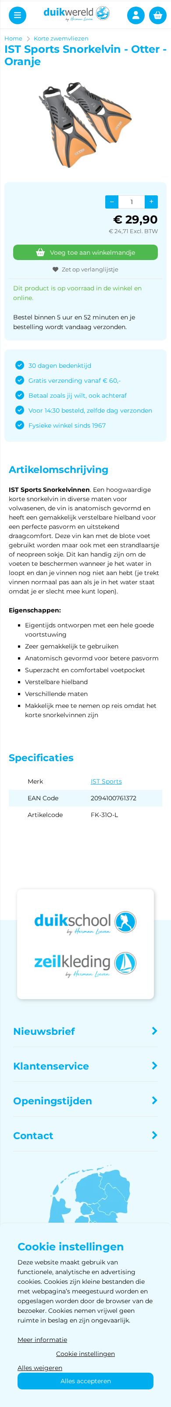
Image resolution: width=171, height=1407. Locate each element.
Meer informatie (42, 1340)
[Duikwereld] (77, 15)
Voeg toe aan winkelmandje (92, 252)
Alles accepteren (86, 1381)
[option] (85, 125)
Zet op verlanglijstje (90, 269)
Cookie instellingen (85, 1354)
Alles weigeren (40, 1368)
